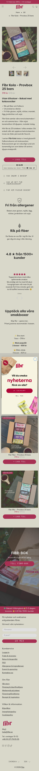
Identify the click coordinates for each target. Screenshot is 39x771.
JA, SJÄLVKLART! (19, 390)
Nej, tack (19, 395)
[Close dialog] (35, 359)
